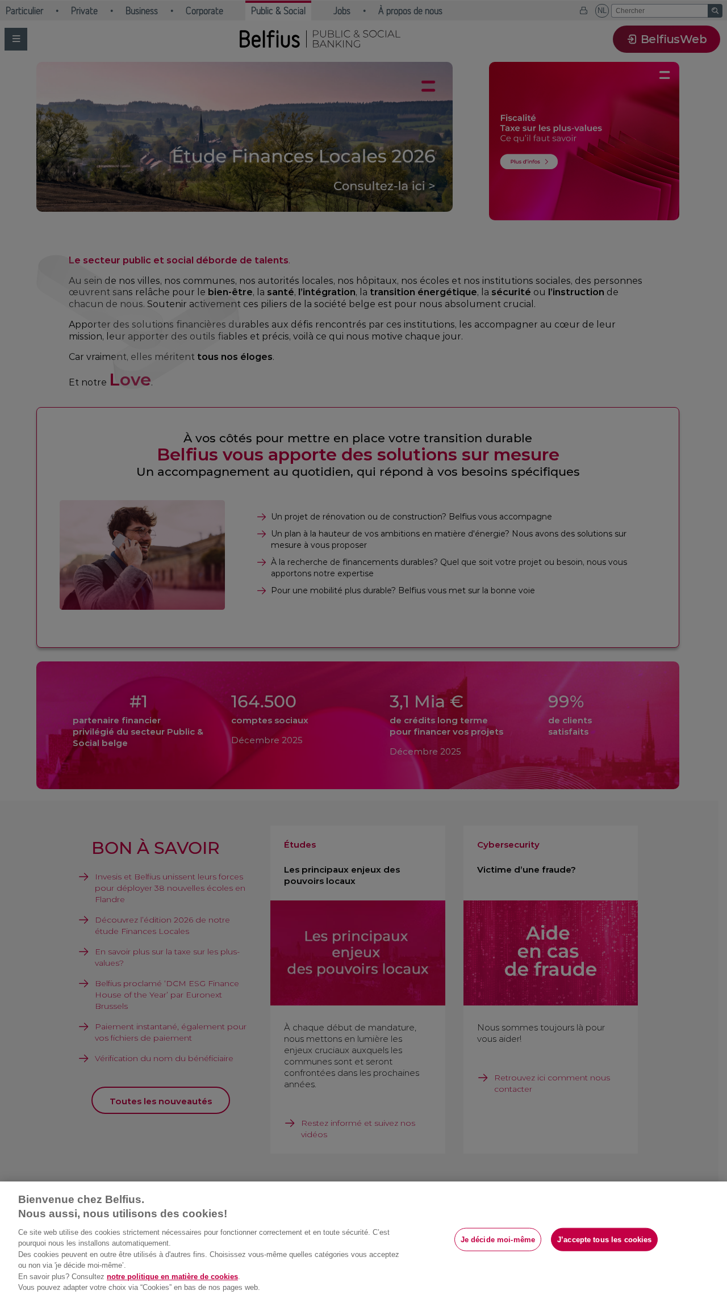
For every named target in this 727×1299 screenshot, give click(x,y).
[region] (363, 1240)
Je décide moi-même (498, 1239)
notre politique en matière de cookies (172, 1276)
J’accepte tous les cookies (604, 1239)
